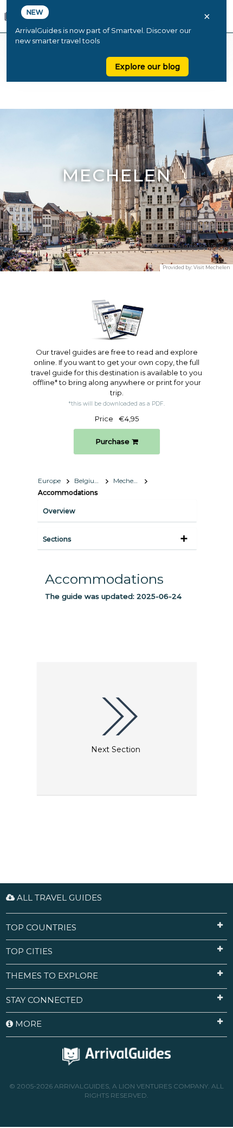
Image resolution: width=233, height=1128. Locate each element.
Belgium (87, 481)
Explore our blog (147, 66)
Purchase (113, 441)
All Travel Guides (58, 897)
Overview (59, 511)
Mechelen (128, 481)
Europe (49, 481)
